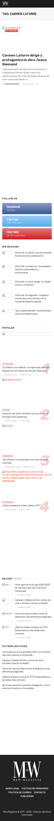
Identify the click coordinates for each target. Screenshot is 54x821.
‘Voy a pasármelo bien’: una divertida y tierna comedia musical (33, 312)
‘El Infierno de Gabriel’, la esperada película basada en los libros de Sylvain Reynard (25, 369)
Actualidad (11, 30)
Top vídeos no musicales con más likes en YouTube (25, 461)
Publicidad (27, 796)
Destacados (8, 502)
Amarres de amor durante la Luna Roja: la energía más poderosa (25, 415)
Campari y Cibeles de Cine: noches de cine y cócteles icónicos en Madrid (32, 602)
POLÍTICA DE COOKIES (20, 792)
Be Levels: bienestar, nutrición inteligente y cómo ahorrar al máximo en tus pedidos (26, 687)
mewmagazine (12, 84)
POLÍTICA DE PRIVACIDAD (35, 788)
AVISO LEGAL (13, 788)
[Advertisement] (27, 164)
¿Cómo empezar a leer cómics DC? (21, 505)
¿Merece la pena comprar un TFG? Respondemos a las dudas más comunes (31, 630)
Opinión (5, 410)
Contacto (40, 792)
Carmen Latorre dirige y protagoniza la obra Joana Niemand (24, 59)
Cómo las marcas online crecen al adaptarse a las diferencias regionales (33, 615)
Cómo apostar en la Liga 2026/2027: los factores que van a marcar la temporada (33, 587)
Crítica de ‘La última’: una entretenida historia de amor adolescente (33, 254)
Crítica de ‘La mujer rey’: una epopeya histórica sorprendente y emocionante (33, 269)
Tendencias (7, 456)
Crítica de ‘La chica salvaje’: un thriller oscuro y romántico (33, 283)
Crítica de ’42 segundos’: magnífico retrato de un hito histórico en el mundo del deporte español (32, 298)
